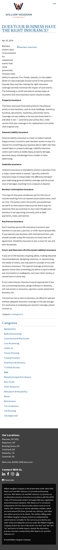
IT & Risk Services (12, 367)
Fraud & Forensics (12, 357)
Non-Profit (9, 382)
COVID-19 (8, 348)
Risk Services (10, 401)
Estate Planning (11, 353)
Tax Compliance (11, 406)
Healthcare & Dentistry (14, 362)
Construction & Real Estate (16, 338)
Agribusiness (10, 329)
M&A (6, 372)
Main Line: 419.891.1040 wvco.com (17, 462)
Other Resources (11, 386)
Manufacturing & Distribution (17, 377)
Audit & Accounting (13, 333)
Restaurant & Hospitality (15, 391)
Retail (7, 396)
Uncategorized (17, 314)
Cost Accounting (11, 343)
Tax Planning (10, 410)
